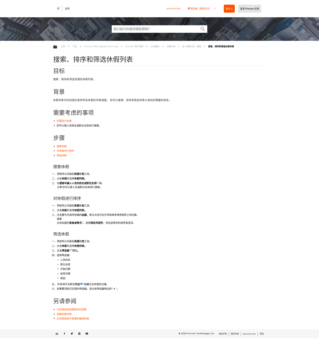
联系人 (229, 8)
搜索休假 (62, 146)
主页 (63, 46)
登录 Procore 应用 (249, 8)
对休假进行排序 (65, 150)
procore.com (174, 8)
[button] (202, 28)
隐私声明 (223, 334)
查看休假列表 (64, 314)
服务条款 (235, 334)
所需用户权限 (64, 120)
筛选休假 (62, 155)
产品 (75, 46)
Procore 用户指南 (135, 46)
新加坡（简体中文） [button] (201, 8)
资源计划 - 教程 (193, 46)
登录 (262, 334)
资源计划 (171, 46)
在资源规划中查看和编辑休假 (73, 318)
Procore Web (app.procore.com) (102, 46)
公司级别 (155, 46)
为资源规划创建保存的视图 (72, 309)
